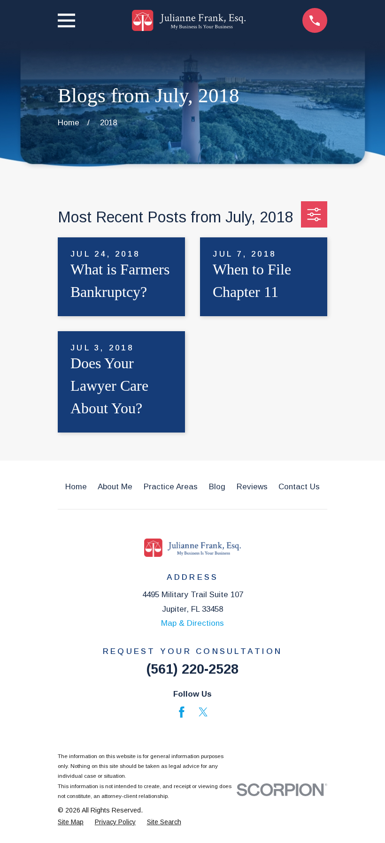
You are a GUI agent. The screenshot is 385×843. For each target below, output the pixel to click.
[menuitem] (71, 822)
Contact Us (299, 486)
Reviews (252, 486)
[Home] (188, 20)
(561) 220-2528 (192, 668)
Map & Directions (192, 623)
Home (76, 486)
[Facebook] (181, 712)
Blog (217, 486)
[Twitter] (203, 712)
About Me (115, 486)
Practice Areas (171, 486)
